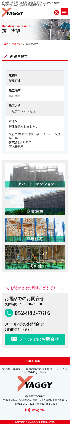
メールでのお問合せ (39, 339)
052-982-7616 (32, 312)
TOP (5, 43)
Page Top (33, 361)
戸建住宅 (16, 44)
